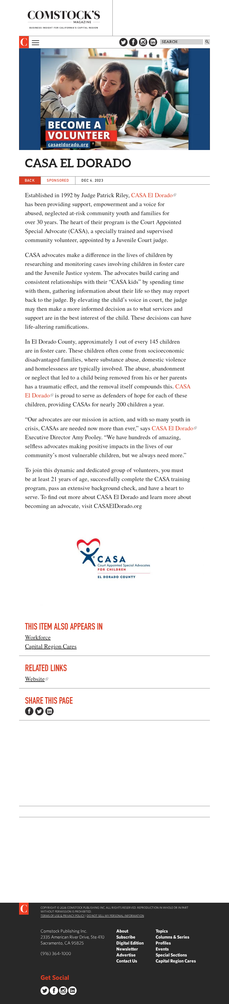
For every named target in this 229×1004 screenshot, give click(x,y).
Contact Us (126, 960)
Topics (162, 930)
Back (30, 180)
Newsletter (127, 948)
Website (35, 679)
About (122, 930)
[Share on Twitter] (39, 711)
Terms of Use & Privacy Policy (63, 915)
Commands (4, 999)
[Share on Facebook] (29, 711)
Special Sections (171, 954)
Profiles (163, 942)
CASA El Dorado (152, 195)
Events (162, 948)
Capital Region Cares (51, 646)
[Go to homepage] (64, 19)
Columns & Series (172, 936)
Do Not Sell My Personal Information (115, 915)
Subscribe (125, 936)
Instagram (143, 42)
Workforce (38, 637)
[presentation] (24, 42)
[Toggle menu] (35, 42)
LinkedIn (153, 42)
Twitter (123, 42)
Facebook (133, 42)
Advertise (126, 954)
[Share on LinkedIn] (49, 711)
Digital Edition (130, 942)
